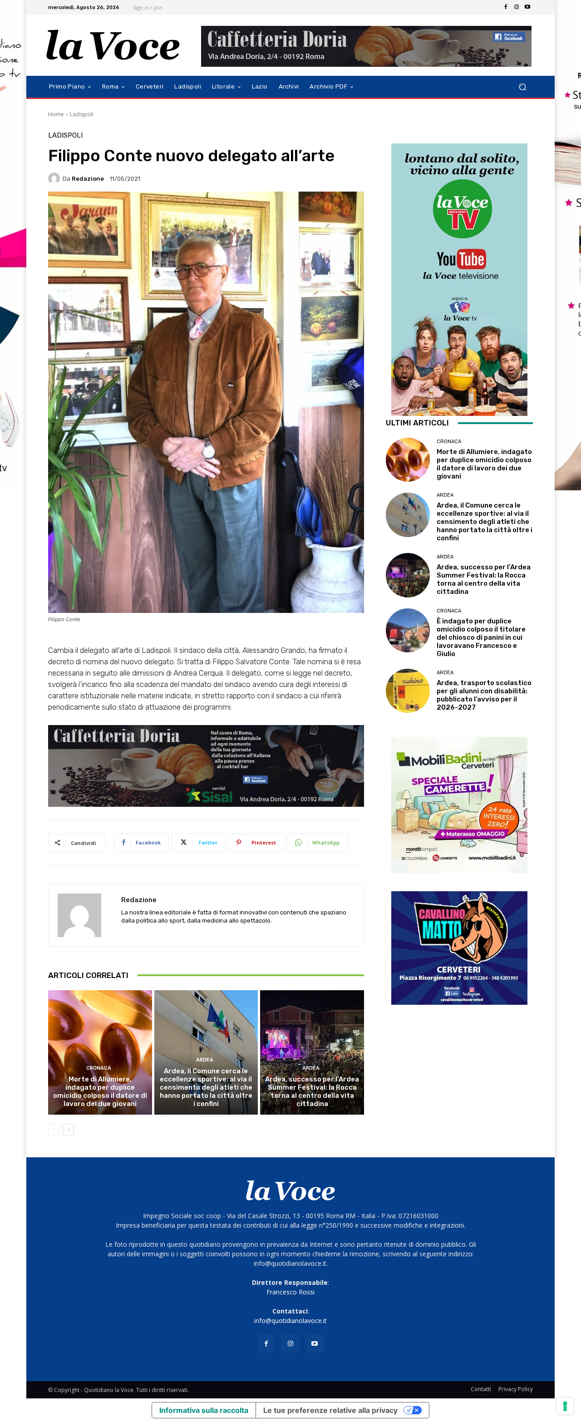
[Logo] (113, 45)
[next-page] (68, 1130)
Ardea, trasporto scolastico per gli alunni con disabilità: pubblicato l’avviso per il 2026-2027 (484, 695)
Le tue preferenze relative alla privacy (330, 1410)
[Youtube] (527, 7)
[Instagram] (516, 7)
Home (56, 114)
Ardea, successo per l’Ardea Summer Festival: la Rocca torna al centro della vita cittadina (312, 1091)
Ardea (204, 1059)
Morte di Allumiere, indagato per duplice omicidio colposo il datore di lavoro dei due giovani (100, 1091)
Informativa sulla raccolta (203, 1410)
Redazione (88, 179)
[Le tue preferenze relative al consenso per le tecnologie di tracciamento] (565, 1406)
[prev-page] (53, 1130)
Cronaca (98, 1068)
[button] (522, 87)
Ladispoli (82, 114)
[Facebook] (505, 7)
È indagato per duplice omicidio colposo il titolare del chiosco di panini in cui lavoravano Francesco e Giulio (481, 637)
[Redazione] (55, 178)
